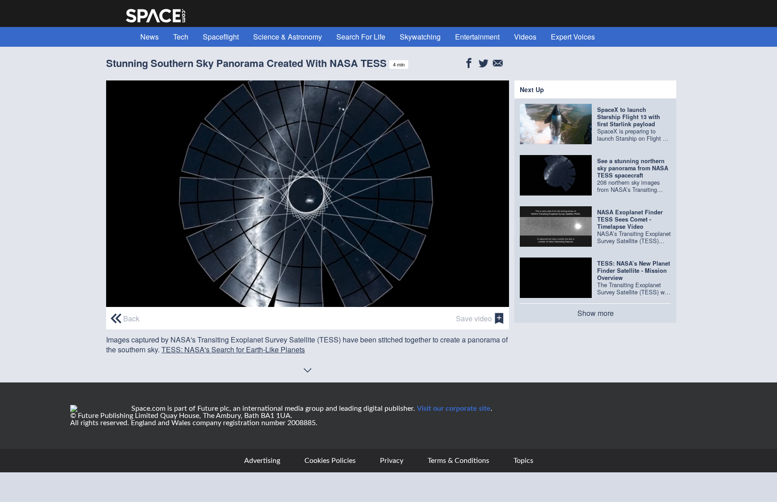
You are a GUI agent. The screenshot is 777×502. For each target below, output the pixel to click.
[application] (307, 193)
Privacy (391, 460)
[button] (307, 193)
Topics (523, 460)
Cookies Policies (330, 460)
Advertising (262, 460)
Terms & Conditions (458, 460)
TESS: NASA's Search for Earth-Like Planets (233, 349)
